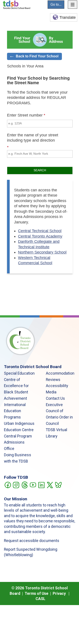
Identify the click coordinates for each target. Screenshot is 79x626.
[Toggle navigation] (72, 4)
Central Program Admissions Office (18, 442)
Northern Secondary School (42, 252)
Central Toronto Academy (40, 236)
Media (51, 392)
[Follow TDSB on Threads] (24, 484)
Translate (67, 17)
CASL (40, 599)
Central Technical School (39, 231)
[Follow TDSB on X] (49, 484)
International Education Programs (15, 411)
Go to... (55, 4)
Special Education (19, 373)
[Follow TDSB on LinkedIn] (41, 484)
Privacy (59, 593)
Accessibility (57, 386)
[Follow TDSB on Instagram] (16, 484)
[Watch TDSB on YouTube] (32, 484)
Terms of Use (36, 593)
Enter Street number (25, 115)
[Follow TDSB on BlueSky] (58, 484)
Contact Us (55, 398)
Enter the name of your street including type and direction (32, 137)
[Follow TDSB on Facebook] (7, 484)
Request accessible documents (31, 541)
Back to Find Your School (37, 56)
